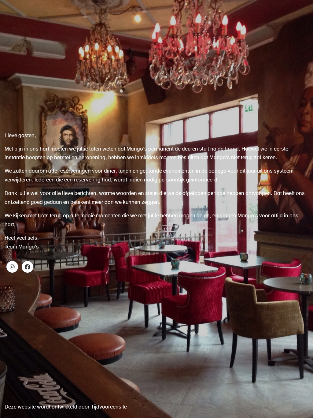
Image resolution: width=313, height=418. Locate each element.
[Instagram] (12, 267)
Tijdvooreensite (109, 407)
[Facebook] (27, 267)
